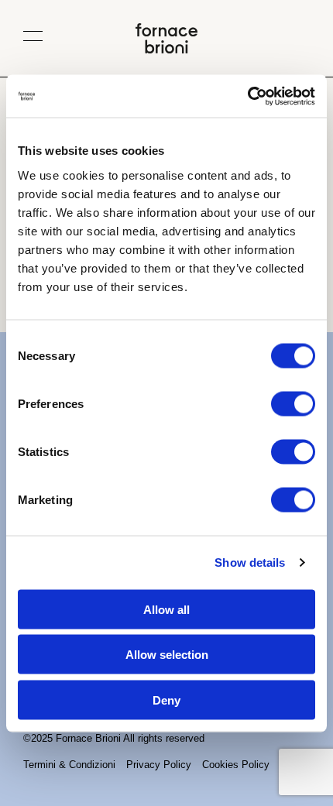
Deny (166, 699)
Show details (250, 562)
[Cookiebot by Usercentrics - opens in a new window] (247, 96)
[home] (166, 49)
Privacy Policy (158, 764)
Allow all (166, 609)
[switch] (293, 403)
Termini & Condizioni (69, 764)
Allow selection (166, 654)
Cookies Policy (235, 764)
